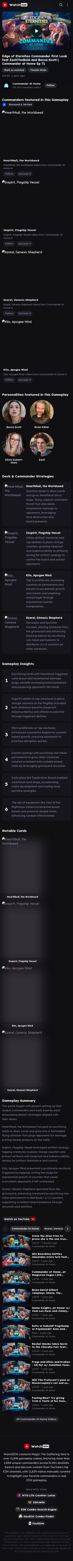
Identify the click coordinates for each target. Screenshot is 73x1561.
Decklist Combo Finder (39, 1516)
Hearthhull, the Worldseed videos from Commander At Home (34, 167)
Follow (50, 85)
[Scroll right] (66, 1229)
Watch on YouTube (17, 1219)
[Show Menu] (67, 5)
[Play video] (36, 31)
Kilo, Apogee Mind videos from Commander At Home (34, 374)
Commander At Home (27, 83)
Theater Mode (38, 70)
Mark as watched (14, 70)
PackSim (38, 1523)
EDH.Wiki (24, 174)
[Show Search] (60, 5)
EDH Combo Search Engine (39, 1509)
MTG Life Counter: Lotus (38, 1495)
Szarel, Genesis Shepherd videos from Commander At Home (33, 306)
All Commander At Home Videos (36, 1419)
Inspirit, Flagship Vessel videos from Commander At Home (32, 236)
